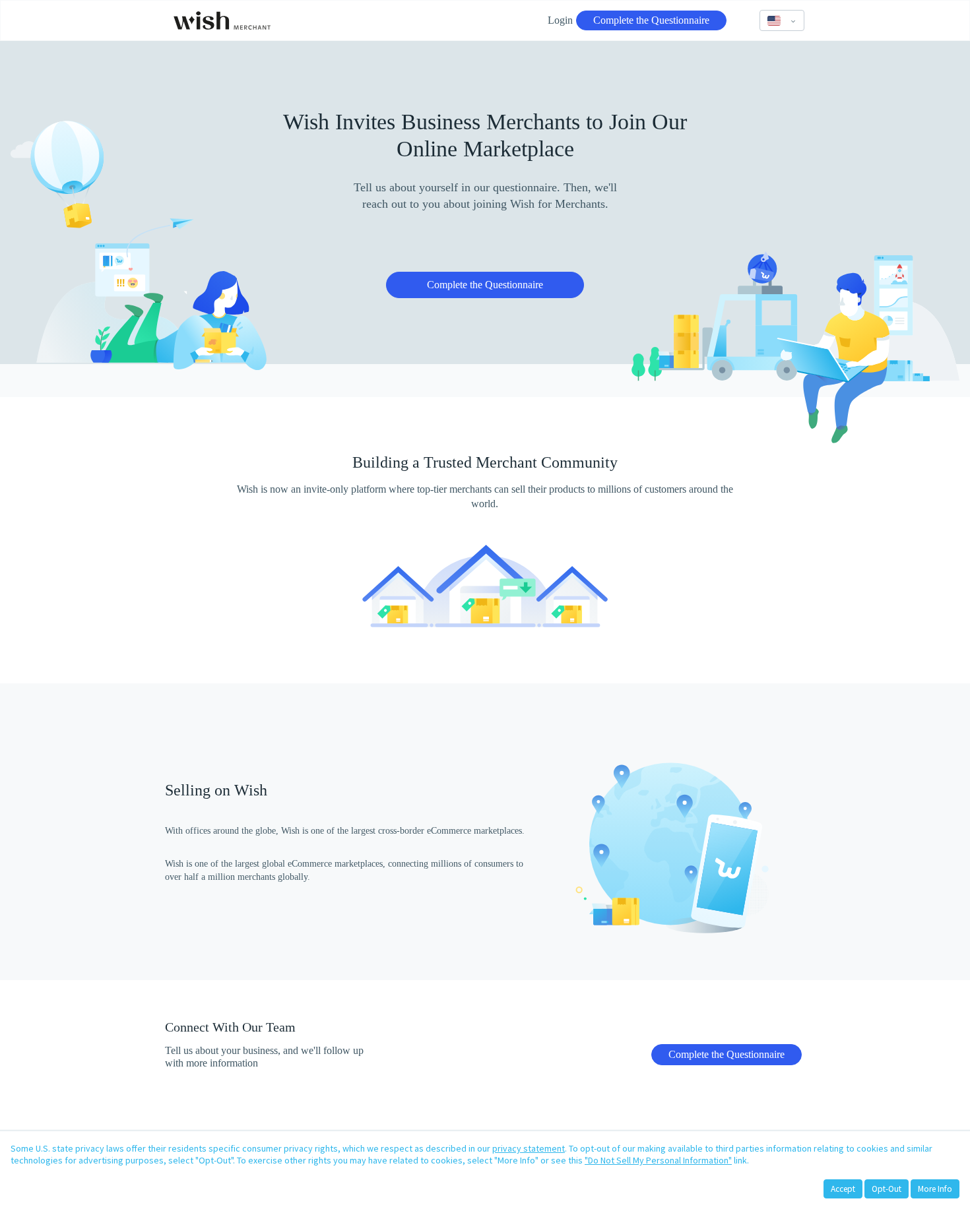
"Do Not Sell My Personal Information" (658, 1160)
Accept (843, 1188)
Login (560, 20)
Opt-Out (886, 1188)
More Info (935, 1188)
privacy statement (528, 1148)
